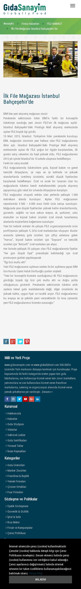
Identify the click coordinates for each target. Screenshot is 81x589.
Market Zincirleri (16, 470)
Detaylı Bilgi (36, 573)
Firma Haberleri (30, 23)
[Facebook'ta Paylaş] (6, 341)
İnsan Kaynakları (16, 451)
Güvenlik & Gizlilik (18, 511)
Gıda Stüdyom (15, 424)
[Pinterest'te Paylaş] (27, 341)
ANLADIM (40, 579)
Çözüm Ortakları (16, 486)
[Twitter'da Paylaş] (20, 341)
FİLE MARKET (54, 23)
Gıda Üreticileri (16, 465)
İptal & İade (14, 517)
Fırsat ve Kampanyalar (20, 527)
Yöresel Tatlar (15, 445)
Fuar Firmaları (15, 492)
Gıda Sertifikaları (17, 440)
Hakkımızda (14, 413)
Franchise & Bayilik (18, 476)
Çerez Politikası (16, 533)
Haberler (12, 418)
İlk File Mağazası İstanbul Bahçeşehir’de (34, 28)
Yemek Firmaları (16, 481)
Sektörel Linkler (16, 435)
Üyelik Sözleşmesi (17, 506)
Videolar (12, 429)
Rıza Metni (13, 522)
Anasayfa (8, 23)
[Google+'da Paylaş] (13, 341)
